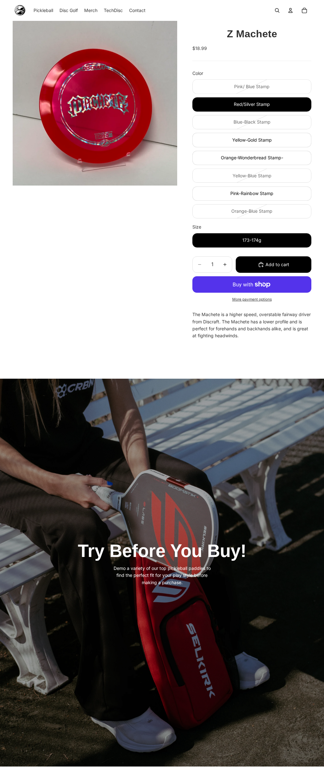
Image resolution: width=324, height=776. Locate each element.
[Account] (290, 10)
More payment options (252, 299)
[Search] (277, 10)
